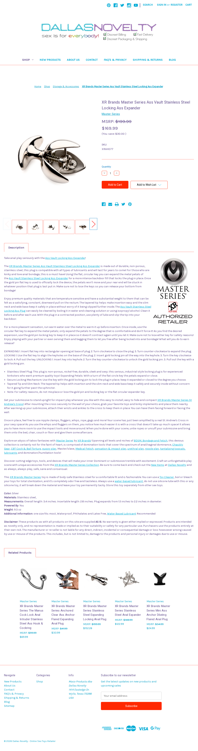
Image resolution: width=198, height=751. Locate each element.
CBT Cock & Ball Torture (26, 448)
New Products (50, 59)
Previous (7, 224)
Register (177, 4)
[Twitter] (122, 5)
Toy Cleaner (167, 477)
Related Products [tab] (20, 552)
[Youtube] (136, 5)
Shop (26, 59)
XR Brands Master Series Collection (77, 465)
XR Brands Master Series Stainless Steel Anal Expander (128, 610)
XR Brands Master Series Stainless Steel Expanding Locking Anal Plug (95, 612)
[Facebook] (116, 5)
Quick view (33, 575)
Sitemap (9, 706)
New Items (157, 465)
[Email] (110, 204)
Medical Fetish (84, 448)
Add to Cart (33, 582)
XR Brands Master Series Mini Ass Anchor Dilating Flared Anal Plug (158, 612)
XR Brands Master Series (25, 477)
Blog (172, 59)
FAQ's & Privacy (115, 59)
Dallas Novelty (177, 465)
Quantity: (106, 166)
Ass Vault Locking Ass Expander (65, 258)
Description (16, 247)
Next (93, 224)
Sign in (161, 4)
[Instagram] (129, 5)
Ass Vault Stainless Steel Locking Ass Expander (38, 278)
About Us (73, 59)
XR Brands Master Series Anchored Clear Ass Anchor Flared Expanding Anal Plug (63, 614)
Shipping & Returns (148, 59)
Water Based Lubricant (121, 513)
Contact (92, 59)
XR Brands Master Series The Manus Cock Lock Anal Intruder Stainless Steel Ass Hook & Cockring (31, 617)
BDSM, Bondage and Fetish (150, 440)
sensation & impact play (110, 448)
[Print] (117, 204)
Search (148, 4)
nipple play (152, 448)
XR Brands (84, 440)
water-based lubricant (129, 481)
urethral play (135, 448)
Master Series (64, 440)
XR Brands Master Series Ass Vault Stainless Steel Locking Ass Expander (54, 266)
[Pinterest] (109, 5)
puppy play (49, 448)
